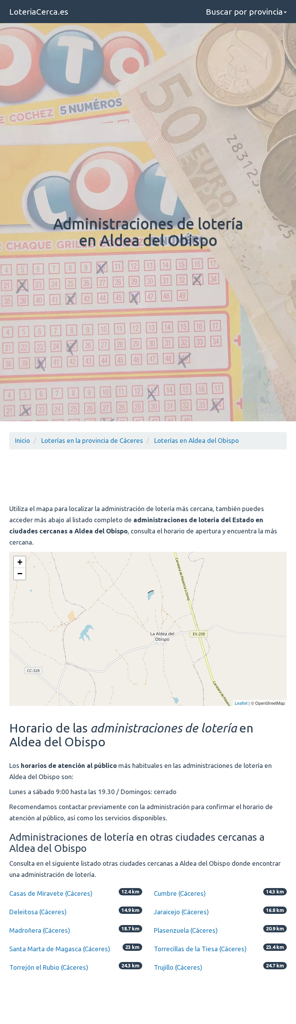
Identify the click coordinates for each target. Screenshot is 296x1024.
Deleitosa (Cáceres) (38, 911)
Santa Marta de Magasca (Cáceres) (59, 948)
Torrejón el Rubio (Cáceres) (48, 967)
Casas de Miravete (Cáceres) (50, 893)
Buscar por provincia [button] (244, 11)
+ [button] (19, 562)
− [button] (19, 573)
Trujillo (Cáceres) (178, 967)
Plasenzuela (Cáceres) (186, 930)
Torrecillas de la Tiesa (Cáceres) (200, 948)
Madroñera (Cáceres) (39, 930)
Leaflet (241, 703)
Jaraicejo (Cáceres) (181, 911)
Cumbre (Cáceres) (180, 893)
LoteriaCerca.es (38, 11)
